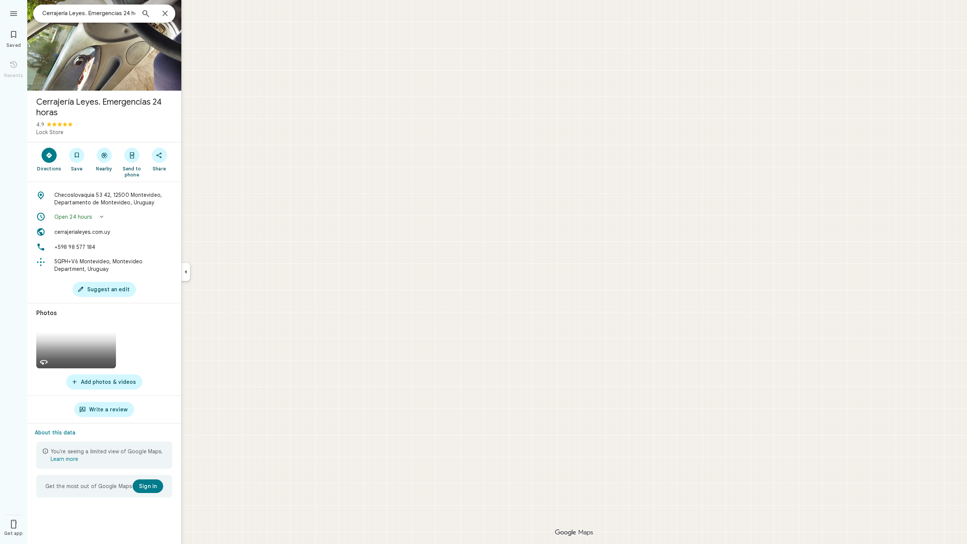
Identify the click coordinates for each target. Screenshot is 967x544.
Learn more (64, 459)
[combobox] (88, 13)
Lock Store (49, 132)
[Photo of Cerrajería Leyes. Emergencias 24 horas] (104, 45)
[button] (104, 216)
